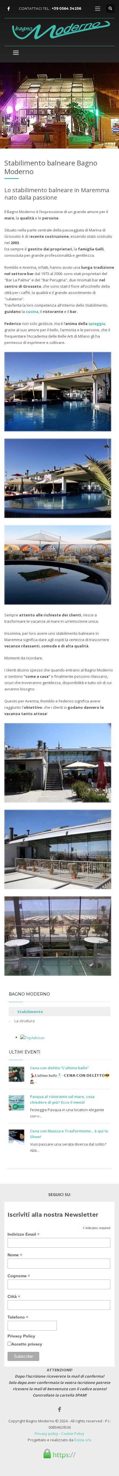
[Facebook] (8, 8)
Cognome (19, 1276)
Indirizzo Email (24, 1234)
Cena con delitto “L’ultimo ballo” (59, 1067)
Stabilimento (30, 1011)
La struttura (24, 1020)
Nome (15, 1255)
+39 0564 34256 (66, 8)
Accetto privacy (26, 1344)
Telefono (18, 1317)
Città (14, 1296)
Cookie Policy (72, 1433)
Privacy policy (46, 1433)
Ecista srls (83, 1439)
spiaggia (96, 323)
